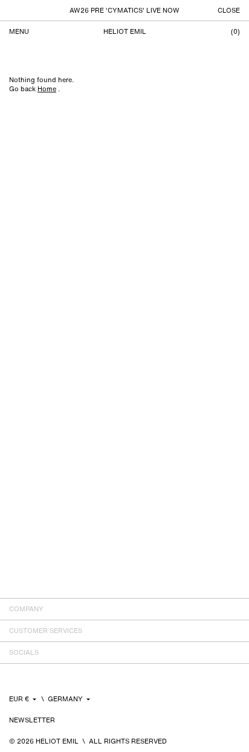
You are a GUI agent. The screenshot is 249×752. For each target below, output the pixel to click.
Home (46, 89)
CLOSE (229, 10)
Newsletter (32, 720)
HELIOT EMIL (124, 31)
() (235, 31)
